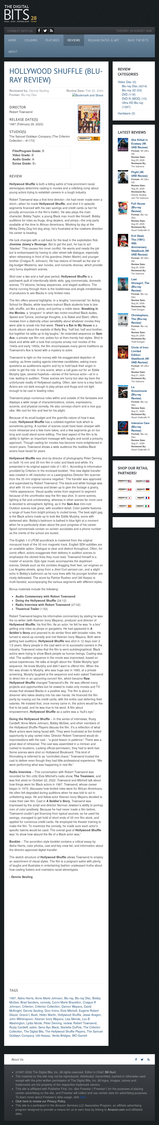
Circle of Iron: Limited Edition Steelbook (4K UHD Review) (140, 354)
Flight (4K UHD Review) (139, 174)
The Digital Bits (33, 1031)
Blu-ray (68, 998)
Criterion (27, 1006)
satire (33, 1027)
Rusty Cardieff (18, 1027)
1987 (12, 998)
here (83, 1097)
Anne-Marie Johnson (49, 998)
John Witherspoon (21, 1019)
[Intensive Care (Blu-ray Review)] (123, 427)
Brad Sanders (29, 1002)
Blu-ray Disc (83, 998)
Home (12, 40)
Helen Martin (47, 1015)
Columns (30, 40)
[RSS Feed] (51, 30)
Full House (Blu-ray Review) (138, 207)
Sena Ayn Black (48, 1027)
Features (52, 40)
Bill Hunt (110, 1072)
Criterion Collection (47, 1006)
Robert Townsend (84, 1023)
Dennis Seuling (33, 1010)
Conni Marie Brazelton (66, 1002)
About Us (17, 1059)
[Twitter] (45, 30)
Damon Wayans (71, 1006)
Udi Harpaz (43, 1035)
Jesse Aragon (92, 1015)
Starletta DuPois (71, 1027)
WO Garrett (79, 1035)
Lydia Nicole (34, 1023)
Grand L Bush (28, 1015)
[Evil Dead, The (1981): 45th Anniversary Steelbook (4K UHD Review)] (123, 240)
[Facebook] (39, 30)
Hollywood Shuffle (69, 1015)
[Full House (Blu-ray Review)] (123, 208)
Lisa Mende (72, 1019)
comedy (45, 1002)
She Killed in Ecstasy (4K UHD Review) (139, 143)
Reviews (74, 40)
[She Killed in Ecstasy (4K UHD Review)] (123, 144)
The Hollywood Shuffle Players (65, 1031)
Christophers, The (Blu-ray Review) (140, 319)
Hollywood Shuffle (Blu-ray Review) (56, 75)
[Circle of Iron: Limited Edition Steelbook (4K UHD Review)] (123, 352)
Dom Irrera (52, 1010)
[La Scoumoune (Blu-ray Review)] (123, 391)
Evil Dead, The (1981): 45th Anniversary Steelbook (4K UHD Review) (140, 245)
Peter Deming (53, 1023)
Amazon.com (116, 1109)
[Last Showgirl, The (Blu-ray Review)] (123, 284)
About (13, 52)
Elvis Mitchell (68, 1010)
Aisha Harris (26, 998)
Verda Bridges (61, 1035)
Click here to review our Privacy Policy (40, 1101)
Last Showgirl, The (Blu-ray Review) (140, 284)
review (67, 1023)
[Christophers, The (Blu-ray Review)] (123, 319)
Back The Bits (138, 40)
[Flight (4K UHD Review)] (123, 176)
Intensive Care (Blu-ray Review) (140, 426)
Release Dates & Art (103, 40)
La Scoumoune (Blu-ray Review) (139, 392)
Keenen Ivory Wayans (49, 1019)
